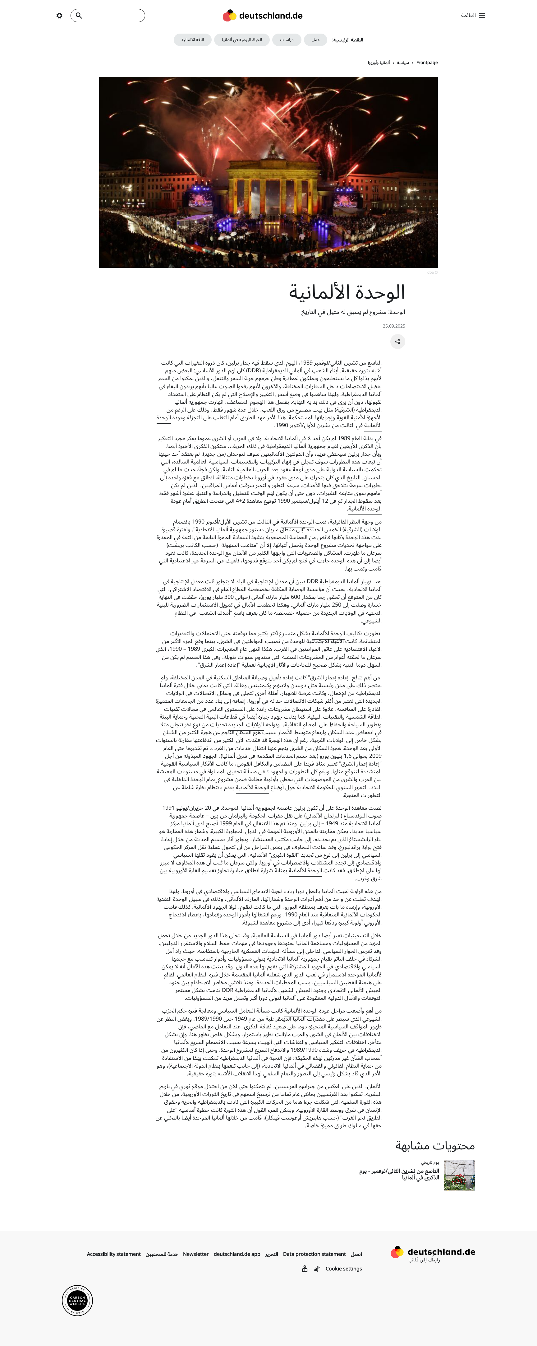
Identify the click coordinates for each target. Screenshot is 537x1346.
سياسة (403, 63)
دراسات (287, 39)
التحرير (271, 1254)
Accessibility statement (114, 1254)
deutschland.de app (237, 1254)
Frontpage (427, 63)
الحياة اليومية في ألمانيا (242, 39)
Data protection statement (314, 1254)
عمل (315, 39)
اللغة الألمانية (192, 39)
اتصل (356, 1254)
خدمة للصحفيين (162, 1254)
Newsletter (196, 1254)
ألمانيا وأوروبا (379, 63)
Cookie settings (344, 1269)
